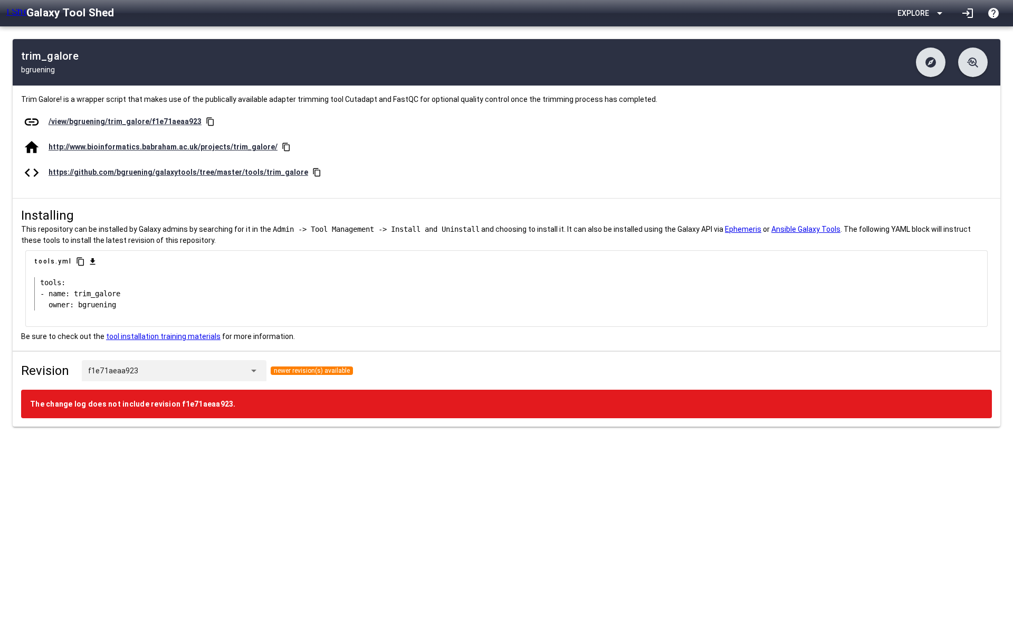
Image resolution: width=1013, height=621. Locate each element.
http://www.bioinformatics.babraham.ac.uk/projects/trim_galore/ (163, 147)
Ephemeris (743, 229)
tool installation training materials (163, 336)
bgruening (38, 69)
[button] (930, 62)
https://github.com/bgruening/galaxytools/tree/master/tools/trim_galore (178, 172)
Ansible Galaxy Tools (805, 229)
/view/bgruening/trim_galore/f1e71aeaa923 (125, 121)
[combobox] (191, 370)
